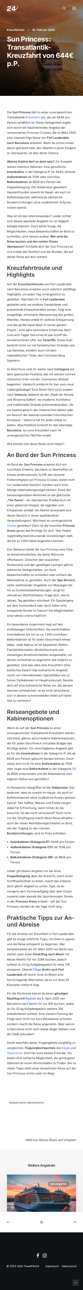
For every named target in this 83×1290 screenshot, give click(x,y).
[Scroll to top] (76, 1282)
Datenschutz (69, 1266)
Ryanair (30, 998)
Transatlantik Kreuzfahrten (26, 1102)
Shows (11, 525)
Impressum (52, 1266)
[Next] (62, 1222)
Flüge (37, 969)
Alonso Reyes (48, 1140)
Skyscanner (15, 1053)
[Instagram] (45, 1256)
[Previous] (21, 1222)
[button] (74, 8)
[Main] (41, 1222)
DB (74, 769)
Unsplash (69, 1140)
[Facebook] (37, 1256)
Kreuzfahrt (33, 117)
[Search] (62, 8)
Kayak (66, 1048)
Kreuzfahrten (16, 29)
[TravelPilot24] (12, 8)
